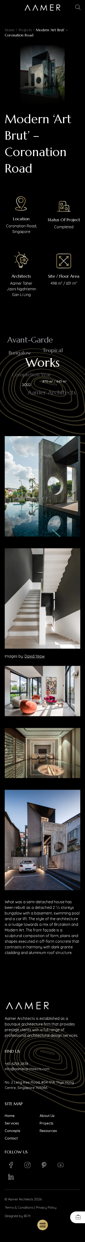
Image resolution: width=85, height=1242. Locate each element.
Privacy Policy (46, 1207)
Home (10, 30)
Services (12, 1123)
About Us (47, 1115)
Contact (11, 1138)
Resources (48, 1130)
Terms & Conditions (19, 1207)
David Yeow (35, 656)
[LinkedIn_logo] (11, 1177)
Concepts (12, 1130)
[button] (78, 8)
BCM (27, 1216)
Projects (25, 30)
